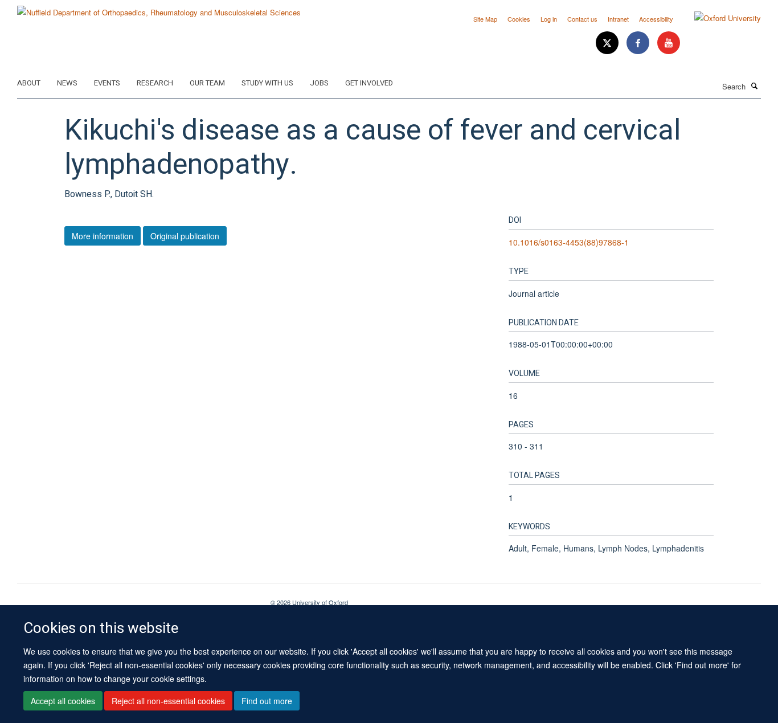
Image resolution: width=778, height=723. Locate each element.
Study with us (267, 82)
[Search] (754, 85)
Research (155, 82)
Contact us (582, 18)
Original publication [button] (184, 236)
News (67, 82)
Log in (548, 18)
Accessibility (656, 18)
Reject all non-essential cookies (168, 700)
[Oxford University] (719, 18)
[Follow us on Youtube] (668, 43)
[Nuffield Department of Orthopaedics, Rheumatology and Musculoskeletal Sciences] (159, 8)
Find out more (266, 700)
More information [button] (102, 236)
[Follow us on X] (608, 43)
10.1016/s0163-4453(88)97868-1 (569, 242)
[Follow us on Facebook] (639, 43)
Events (107, 82)
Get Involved (369, 82)
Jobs (319, 82)
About (28, 82)
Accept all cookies (63, 700)
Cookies (518, 18)
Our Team (207, 82)
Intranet (618, 18)
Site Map (485, 18)
